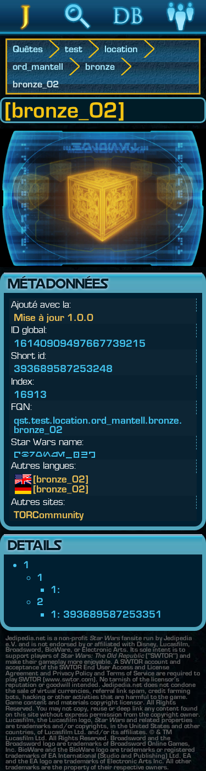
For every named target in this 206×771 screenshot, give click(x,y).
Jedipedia (25, 32)
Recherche (77, 32)
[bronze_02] (41, 479)
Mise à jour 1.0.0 (53, 317)
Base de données (128, 32)
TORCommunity (48, 514)
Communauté (180, 32)
